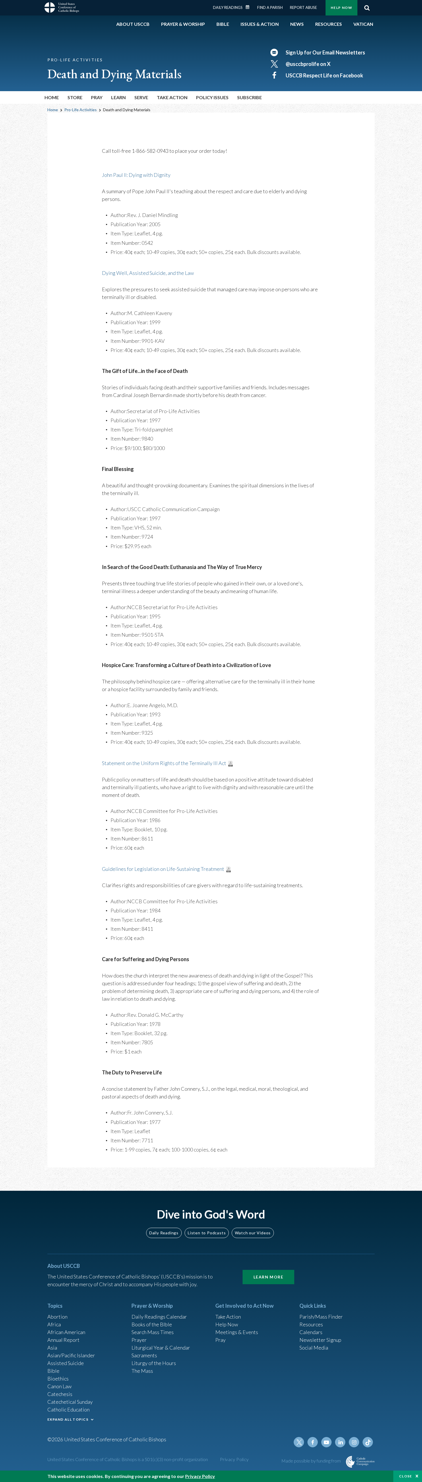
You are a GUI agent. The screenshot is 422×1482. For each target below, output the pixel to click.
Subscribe (249, 97)
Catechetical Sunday (70, 1402)
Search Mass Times (152, 1332)
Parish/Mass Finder (321, 1316)
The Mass (142, 1371)
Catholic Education (68, 1409)
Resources (311, 1324)
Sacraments (144, 1355)
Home (51, 97)
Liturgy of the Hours (153, 1363)
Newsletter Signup (320, 1340)
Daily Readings (228, 7)
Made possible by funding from (311, 1460)
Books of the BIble (151, 1324)
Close (405, 1476)
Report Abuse (303, 7)
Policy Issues (212, 97)
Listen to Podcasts (207, 1232)
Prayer (139, 1340)
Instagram (354, 1442)
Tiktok (368, 1442)
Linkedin (340, 1442)
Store (74, 97)
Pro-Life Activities (80, 109)
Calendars (310, 1332)
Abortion (57, 1316)
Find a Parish (270, 7)
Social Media (313, 1347)
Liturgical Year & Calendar (160, 1347)
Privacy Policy (234, 1459)
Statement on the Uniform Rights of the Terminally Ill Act (164, 763)
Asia (52, 1347)
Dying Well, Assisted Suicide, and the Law (148, 273)
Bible (53, 1371)
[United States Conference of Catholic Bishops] (61, 8)
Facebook (312, 1442)
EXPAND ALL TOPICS (67, 1419)
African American (66, 1332)
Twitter (299, 1442)
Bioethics (58, 1378)
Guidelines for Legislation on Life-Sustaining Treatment (163, 869)
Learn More (268, 1276)
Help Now (341, 7)
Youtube (326, 1442)
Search (367, 7)
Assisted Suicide (65, 1363)
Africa (54, 1324)
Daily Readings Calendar (249, 7)
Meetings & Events (236, 1332)
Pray (220, 1340)
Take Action (228, 1316)
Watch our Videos (253, 1232)
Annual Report (63, 1340)
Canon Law (59, 1386)
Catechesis (59, 1394)
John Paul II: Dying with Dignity (136, 175)
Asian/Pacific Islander (71, 1355)
